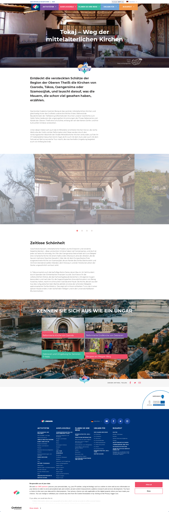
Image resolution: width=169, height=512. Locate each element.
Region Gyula (59, 477)
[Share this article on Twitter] (133, 383)
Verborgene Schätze (61, 445)
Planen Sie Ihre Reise (87, 7)
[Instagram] (127, 421)
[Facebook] (113, 421)
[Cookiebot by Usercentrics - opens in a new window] (16, 508)
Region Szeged (60, 475)
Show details (34, 508)
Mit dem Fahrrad (41, 469)
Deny (149, 491)
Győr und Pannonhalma (62, 473)
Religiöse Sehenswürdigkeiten (45, 450)
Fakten (77, 450)
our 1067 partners (41, 486)
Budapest (127, 7)
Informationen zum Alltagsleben (83, 444)
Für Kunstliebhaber (99, 440)
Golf (38, 473)
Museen (58, 447)
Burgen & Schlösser (42, 443)
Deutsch (132, 2)
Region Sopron (60, 467)
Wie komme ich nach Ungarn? (83, 439)
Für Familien (97, 434)
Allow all (149, 484)
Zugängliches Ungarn (81, 456)
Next (129, 159)
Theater (39, 447)
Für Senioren (97, 438)
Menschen (77, 452)
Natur (57, 442)
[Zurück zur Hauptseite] (35, 7)
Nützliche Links (79, 454)
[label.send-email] (138, 383)
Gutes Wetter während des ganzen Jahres (82, 447)
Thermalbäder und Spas (43, 435)
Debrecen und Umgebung (63, 461)
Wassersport (40, 465)
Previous (40, 159)
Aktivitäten (48, 7)
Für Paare (96, 446)
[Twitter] (120, 421)
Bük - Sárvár (59, 469)
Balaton (58, 459)
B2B (53, 2)
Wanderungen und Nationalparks (46, 467)
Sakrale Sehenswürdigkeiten (120, 438)
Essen (38, 459)
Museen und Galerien (43, 445)
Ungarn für (108, 7)
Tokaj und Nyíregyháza (62, 463)
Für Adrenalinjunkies (99, 444)
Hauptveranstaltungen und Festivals (44, 454)
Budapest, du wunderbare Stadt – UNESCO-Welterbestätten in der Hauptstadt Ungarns (121, 453)
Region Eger (59, 471)
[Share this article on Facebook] (129, 383)
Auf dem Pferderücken (43, 471)
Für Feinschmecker (99, 448)
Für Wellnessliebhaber (99, 442)
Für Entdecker (97, 436)
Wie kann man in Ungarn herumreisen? (82, 442)
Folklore (39, 452)
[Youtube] (107, 421)
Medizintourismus (42, 437)
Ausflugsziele (67, 7)
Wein (38, 461)
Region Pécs (59, 465)
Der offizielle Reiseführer (39, 2)
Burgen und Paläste (61, 438)
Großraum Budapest (61, 457)
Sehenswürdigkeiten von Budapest (62, 436)
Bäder (57, 440)
